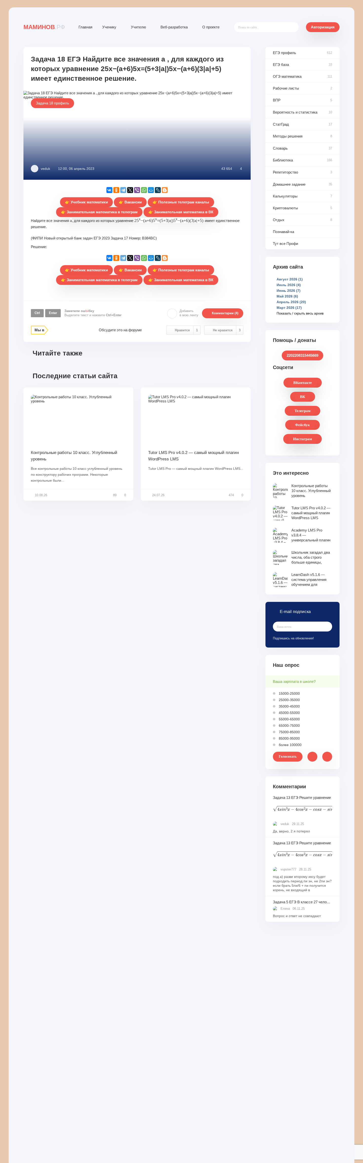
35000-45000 (289, 706)
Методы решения (287, 136)
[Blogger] (165, 190)
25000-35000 (289, 700)
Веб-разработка (174, 27)
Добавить (189, 313)
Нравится (186, 330)
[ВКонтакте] (109, 190)
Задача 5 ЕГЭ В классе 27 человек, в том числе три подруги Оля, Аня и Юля (302, 902)
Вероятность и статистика (295, 112)
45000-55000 (289, 713)
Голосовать (288, 756)
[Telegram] (123, 190)
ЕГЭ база (281, 64)
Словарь (280, 148)
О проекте (211, 27)
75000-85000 (289, 732)
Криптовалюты (285, 208)
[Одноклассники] (116, 190)
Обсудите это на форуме (120, 330)
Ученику (109, 27)
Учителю (138, 27)
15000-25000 (289, 693)
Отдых (278, 220)
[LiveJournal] (158, 190)
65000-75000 (289, 726)
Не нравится (227, 330)
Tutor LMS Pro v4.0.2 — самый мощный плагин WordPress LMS (193, 455)
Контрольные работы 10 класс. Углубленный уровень (74, 455)
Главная (85, 27)
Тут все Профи (285, 243)
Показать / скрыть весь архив (300, 313)
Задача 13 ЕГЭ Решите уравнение (302, 804)
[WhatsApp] (144, 190)
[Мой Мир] (151, 190)
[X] (130, 190)
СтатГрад (281, 124)
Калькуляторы (285, 196)
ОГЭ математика (287, 76)
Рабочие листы (286, 88)
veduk (45, 169)
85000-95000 (289, 738)
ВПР (277, 100)
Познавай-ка (283, 232)
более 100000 (290, 745)
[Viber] (137, 190)
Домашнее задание (289, 184)
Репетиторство (285, 172)
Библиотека (283, 160)
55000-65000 (289, 719)
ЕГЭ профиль (284, 53)
